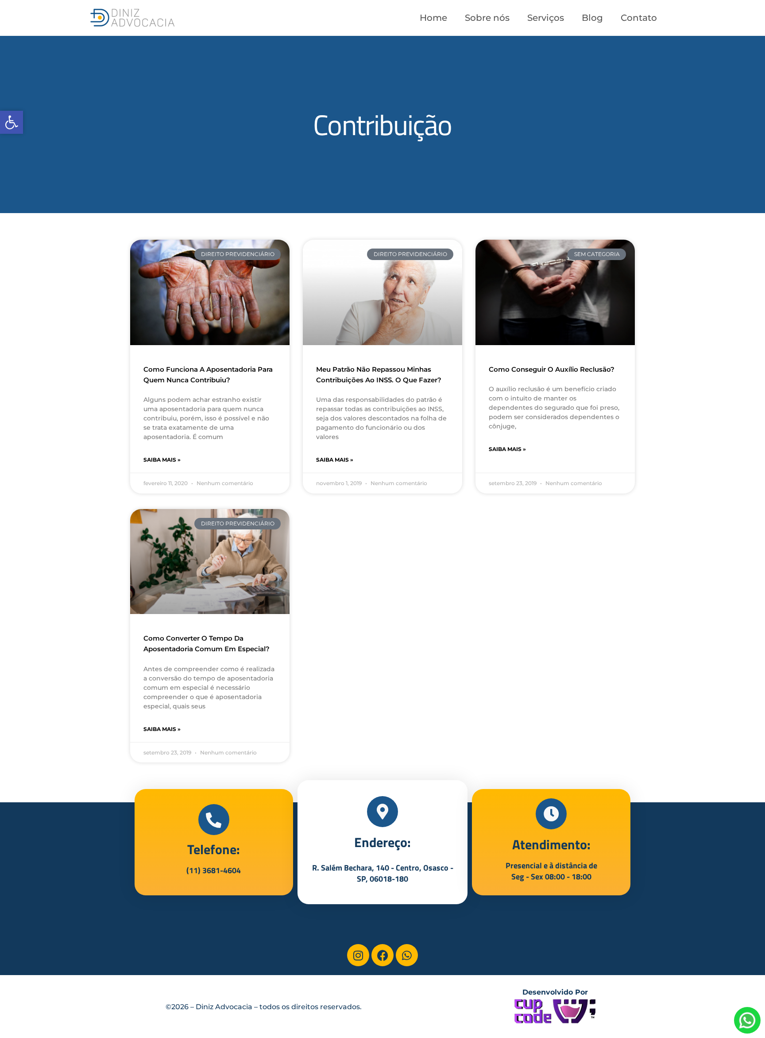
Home (433, 17)
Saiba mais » (162, 459)
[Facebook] (382, 955)
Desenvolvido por (555, 992)
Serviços (545, 17)
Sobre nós (487, 17)
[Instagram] (358, 955)
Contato (639, 17)
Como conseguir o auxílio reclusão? (551, 369)
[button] (11, 122)
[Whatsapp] (407, 955)
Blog (592, 17)
